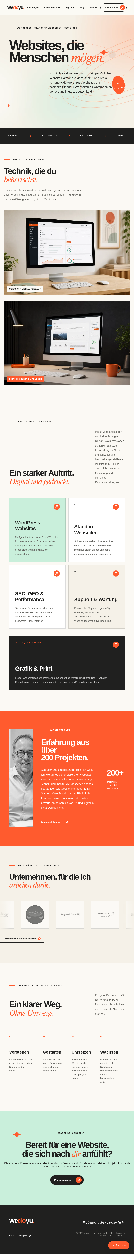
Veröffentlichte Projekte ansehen (20, 938)
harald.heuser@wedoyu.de (21, 1235)
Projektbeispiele (52, 7)
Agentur (70, 7)
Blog (82, 7)
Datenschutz (119, 1235)
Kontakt (94, 7)
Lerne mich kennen (50, 822)
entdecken (119, 88)
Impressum (105, 1235)
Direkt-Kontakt (111, 7)
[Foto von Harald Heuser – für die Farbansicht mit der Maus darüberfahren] (21, 778)
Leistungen (33, 7)
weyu (15, 7)
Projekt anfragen (62, 1180)
